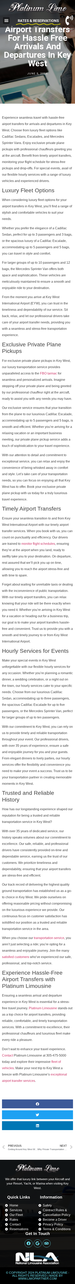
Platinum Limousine (43, 1008)
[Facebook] (29, 1243)
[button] (6, 20)
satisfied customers (15, 957)
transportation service (49, 938)
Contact (7, 1055)
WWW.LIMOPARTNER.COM (37, 1278)
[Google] (38, 1243)
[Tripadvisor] (47, 1243)
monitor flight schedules (38, 543)
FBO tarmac (48, 373)
